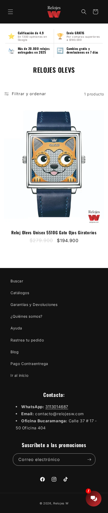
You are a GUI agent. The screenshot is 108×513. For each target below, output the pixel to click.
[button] (10, 12)
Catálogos (19, 292)
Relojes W (60, 503)
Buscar (16, 281)
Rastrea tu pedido (27, 340)
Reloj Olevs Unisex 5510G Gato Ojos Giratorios (53, 232)
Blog (14, 352)
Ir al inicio (19, 375)
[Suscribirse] (89, 459)
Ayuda (16, 328)
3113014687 (56, 406)
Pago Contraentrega (29, 363)
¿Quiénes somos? (26, 316)
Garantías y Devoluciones (33, 304)
